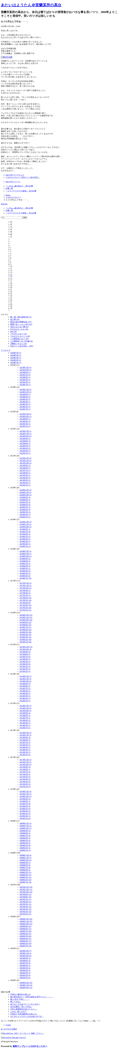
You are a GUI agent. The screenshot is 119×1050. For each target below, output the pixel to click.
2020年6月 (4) (25, 505)
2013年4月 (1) (25, 723)
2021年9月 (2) (25, 466)
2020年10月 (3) (25, 495)
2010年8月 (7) (25, 801)
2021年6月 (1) (25, 473)
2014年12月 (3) (25, 676)
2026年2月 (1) (15, 360)
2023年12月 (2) (25, 414)
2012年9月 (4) (25, 738)
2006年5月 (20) (25, 936)
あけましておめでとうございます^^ (25, 1004)
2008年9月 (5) (25, 863)
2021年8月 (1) (25, 468)
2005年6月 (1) (25, 966)
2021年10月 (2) (25, 463)
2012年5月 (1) (25, 745)
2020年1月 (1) (25, 517)
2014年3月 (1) (25, 696)
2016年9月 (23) (25, 622)
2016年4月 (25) (25, 635)
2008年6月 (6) (25, 870)
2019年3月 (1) (25, 542)
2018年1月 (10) (25, 578)
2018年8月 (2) (25, 561)
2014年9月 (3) (25, 684)
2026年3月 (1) (15, 358)
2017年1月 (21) (25, 610)
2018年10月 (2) (25, 556)
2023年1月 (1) (25, 426)
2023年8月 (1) (25, 419)
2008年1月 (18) (25, 882)
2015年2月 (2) (25, 669)
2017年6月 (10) (25, 598)
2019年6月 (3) (25, 534)
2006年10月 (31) (26, 924)
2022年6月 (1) (25, 443)
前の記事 (19, 186)
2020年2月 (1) (25, 515)
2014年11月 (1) (25, 679)
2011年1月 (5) (25, 787)
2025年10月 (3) (25, 370)
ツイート (13, 182)
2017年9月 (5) (25, 591)
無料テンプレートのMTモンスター (30, 1046)
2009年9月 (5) (25, 831)
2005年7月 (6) (25, 963)
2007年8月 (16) (25, 897)
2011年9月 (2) (25, 767)
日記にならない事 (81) (19, 327)
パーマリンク (15, 175)
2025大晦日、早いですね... (21, 1007)
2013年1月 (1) (25, 728)
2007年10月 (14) (26, 892)
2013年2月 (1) (25, 725)
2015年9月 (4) (25, 652)
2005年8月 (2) (25, 961)
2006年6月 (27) (25, 934)
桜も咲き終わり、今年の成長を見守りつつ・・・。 (31, 997)
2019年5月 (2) (25, 537)
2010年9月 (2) (25, 799)
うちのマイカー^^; (13, 177)
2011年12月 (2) (25, 760)
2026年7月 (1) (15, 353)
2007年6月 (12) (25, 902)
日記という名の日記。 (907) (21, 346)
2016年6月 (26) (25, 630)
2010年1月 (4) (25, 818)
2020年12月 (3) (25, 490)
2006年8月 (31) (25, 929)
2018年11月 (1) (25, 554)
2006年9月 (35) (25, 926)
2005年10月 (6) (25, 956)
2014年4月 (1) (25, 693)
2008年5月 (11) (25, 872)
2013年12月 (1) (25, 706)
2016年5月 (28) (25, 632)
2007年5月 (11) (25, 904)
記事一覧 (9, 188)
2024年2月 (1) (25, 407)
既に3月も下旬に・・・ (20, 999)
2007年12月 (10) (26, 887)
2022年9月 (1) (25, 439)
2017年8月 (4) (25, 593)
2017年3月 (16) (25, 605)
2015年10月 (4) (25, 649)
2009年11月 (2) (25, 826)
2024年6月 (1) (25, 397)
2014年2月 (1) (25, 698)
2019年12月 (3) (25, 522)
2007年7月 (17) (25, 899)
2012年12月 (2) (25, 733)
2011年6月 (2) (25, 774)
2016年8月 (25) (25, 625)
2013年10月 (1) (25, 711)
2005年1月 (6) (25, 978)
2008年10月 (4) (25, 860)
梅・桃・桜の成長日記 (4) (20, 317)
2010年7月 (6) (25, 804)
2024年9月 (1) (25, 394)
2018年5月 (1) (25, 568)
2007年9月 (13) (25, 894)
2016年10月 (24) (26, 620)
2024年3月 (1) (25, 404)
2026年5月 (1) (15, 355)
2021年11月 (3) (25, 461)
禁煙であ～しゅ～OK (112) (21, 324)
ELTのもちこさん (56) (19, 329)
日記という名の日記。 (30, 177)
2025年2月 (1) (25, 382)
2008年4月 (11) (25, 875)
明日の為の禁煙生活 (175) (20, 322)
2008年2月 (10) (25, 880)
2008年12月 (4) (25, 855)
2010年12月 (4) (25, 792)
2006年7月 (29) (25, 931)
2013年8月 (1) (25, 716)
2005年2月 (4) (25, 975)
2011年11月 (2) (25, 762)
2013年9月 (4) (25, 713)
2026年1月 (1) (15, 363)
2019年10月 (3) (25, 527)
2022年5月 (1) (25, 446)
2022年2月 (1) (25, 451)
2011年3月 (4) (25, 782)
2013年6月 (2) (25, 720)
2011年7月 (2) (25, 772)
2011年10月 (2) (25, 765)
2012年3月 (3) (25, 750)
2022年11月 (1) (25, 434)
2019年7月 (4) (25, 532)
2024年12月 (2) (25, 390)
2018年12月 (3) (25, 551)
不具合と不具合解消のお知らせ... (24, 1014)
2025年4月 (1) (25, 380)
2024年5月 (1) (25, 399)
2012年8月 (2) (25, 740)
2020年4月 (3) (25, 510)
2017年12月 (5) (25, 583)
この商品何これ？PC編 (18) (21, 341)
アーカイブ (5, 350)
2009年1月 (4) (25, 850)
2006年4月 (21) (25, 939)
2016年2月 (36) (25, 640)
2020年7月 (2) (25, 502)
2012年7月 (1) (25, 742)
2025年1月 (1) (25, 385)
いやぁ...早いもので (18, 1012)
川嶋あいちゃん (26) (18, 344)
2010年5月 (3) (25, 809)
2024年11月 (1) (25, 392)
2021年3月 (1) (25, 480)
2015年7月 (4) (25, 657)
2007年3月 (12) (25, 909)
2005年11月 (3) (25, 953)
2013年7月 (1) (25, 718)
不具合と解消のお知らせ (20, 994)
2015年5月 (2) (25, 662)
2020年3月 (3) (25, 512)
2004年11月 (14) (26, 985)
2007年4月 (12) (25, 907)
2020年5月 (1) (25, 507)
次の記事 (21, 191)
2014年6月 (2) (25, 691)
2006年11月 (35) (26, 921)
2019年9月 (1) (25, 529)
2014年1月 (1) (25, 701)
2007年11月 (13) (26, 890)
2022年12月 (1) (25, 431)
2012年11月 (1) (25, 735)
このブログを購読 (9, 1029)
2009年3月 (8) (25, 845)
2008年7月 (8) (25, 868)
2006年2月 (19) (25, 943)
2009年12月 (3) (25, 823)
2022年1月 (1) (25, 453)
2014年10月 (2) (25, 681)
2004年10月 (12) (26, 988)
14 (11, 275)
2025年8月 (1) (25, 372)
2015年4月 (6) (25, 664)
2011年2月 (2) (25, 784)
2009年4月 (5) (25, 843)
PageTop (4, 204)
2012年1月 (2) (25, 755)
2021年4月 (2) (25, 478)
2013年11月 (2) (25, 708)
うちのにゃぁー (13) (18, 334)
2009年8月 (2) (25, 833)
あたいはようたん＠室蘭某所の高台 (31, 5)
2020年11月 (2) (25, 492)
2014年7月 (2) (25, 689)
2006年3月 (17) (25, 941)
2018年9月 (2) (25, 559)
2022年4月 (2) (25, 448)
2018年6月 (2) (25, 566)
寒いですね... (15, 1002)
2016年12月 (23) (26, 615)
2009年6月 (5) (25, 838)
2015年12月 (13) (26, 647)
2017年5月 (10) (25, 600)
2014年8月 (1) (25, 686)
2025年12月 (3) (25, 367)
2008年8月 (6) (25, 865)
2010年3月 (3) (25, 814)
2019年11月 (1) (25, 524)
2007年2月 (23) (25, 912)
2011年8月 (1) (25, 769)
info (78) (13, 332)
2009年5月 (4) (25, 841)
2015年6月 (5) (25, 659)
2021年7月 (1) (25, 470)
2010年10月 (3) (25, 796)
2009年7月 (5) (25, 836)
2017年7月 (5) (25, 595)
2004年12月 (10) (26, 983)
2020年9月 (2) (25, 497)
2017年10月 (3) (25, 588)
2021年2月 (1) (25, 483)
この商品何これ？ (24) (19, 339)
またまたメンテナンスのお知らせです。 (27, 1016)
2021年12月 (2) (25, 458)
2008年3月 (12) (25, 877)
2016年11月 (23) (26, 617)
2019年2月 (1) (25, 544)
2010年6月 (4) (25, 806)
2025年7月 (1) (25, 375)
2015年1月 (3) (25, 671)
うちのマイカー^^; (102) (20, 336)
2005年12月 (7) (25, 951)
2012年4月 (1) (25, 747)
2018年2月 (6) (25, 576)
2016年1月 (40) (25, 642)
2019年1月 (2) (25, 546)
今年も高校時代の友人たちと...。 (24, 1009)
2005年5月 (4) (25, 968)
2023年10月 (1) (25, 417)
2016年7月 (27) (25, 627)
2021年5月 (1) (25, 475)
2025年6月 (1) (25, 377)
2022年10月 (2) (25, 436)
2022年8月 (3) (25, 441)
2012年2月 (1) (25, 752)
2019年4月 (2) (25, 539)
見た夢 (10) (14, 319)
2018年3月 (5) (25, 573)
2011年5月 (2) (25, 777)
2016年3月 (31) (25, 637)
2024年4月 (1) (25, 402)
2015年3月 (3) (25, 667)
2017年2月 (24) (25, 608)
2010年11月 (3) (25, 794)
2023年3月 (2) (25, 424)
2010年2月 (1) (25, 816)
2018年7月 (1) (25, 564)
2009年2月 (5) (25, 848)
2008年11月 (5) (25, 858)
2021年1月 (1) (25, 485)
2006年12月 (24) (26, 919)
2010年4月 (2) (25, 811)
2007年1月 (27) (25, 914)
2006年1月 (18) (25, 946)
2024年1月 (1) (25, 409)
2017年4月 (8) (25, 603)
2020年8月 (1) (25, 500)
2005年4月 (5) (25, 970)
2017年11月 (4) (25, 586)
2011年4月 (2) (25, 779)
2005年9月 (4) (25, 958)
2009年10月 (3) (25, 828)
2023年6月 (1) (25, 421)
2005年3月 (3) (25, 973)
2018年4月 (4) (25, 571)
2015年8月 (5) (25, 654)
